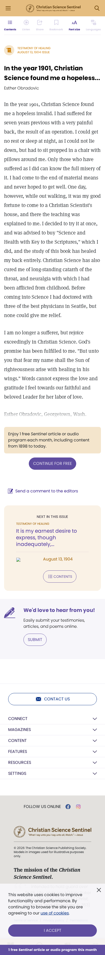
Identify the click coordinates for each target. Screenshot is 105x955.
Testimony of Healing (33, 48)
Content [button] (17, 740)
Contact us (57, 699)
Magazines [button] (19, 729)
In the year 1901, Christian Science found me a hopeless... (52, 73)
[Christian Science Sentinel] (53, 8)
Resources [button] (19, 762)
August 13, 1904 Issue (33, 52)
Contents (63, 576)
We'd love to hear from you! (59, 610)
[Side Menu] (8, 8)
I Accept (52, 930)
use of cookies (55, 913)
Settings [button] (17, 773)
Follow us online (42, 807)
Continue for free (52, 463)
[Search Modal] (97, 8)
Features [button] (17, 751)
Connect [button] (18, 719)
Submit (35, 640)
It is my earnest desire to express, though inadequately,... (46, 537)
